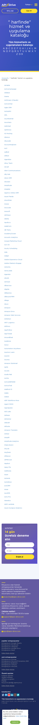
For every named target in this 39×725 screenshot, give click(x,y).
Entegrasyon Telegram (10, 646)
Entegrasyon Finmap (9, 659)
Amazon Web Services (12, 315)
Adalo (6, 393)
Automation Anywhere (12, 348)
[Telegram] (6, 694)
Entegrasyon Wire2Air (9, 666)
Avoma (6, 359)
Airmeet (7, 282)
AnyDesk (7, 452)
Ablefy (6, 218)
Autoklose (8, 482)
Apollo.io (7, 222)
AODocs (7, 326)
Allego (6, 300)
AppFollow (8, 330)
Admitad (7, 126)
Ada (5, 252)
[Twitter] (18, 694)
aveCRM (7, 485)
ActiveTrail (8, 385)
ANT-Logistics (9, 322)
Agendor (7, 274)
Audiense (7, 341)
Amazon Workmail (10, 363)
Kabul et (15, 722)
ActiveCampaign (10, 89)
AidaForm (7, 226)
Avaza (6, 204)
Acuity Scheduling (10, 248)
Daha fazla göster (8, 653)
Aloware (7, 181)
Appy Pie (7, 467)
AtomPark (8, 200)
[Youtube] (9, 694)
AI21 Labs (7, 411)
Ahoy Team (8, 163)
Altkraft (7, 422)
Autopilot (7, 111)
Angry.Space (8, 445)
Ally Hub (7, 174)
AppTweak (8, 333)
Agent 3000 (8, 404)
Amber (6, 434)
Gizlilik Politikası (7, 677)
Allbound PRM (9, 296)
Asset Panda (8, 196)
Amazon (7, 307)
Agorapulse (8, 408)
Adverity (7, 267)
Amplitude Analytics (11, 441)
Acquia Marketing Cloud (12, 241)
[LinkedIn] (12, 694)
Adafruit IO (8, 389)
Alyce (6, 304)
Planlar (4, 681)
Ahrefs (6, 278)
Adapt (6, 256)
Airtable (7, 85)
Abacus (7, 137)
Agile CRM (8, 107)
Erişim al (19, 557)
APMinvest (8, 459)
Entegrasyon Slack (8, 650)
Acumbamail (8, 118)
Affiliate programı (8, 679)
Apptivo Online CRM (11, 193)
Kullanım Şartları (7, 675)
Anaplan (7, 189)
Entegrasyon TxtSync (9, 664)
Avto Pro (7, 497)
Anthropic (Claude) (11, 100)
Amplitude (8, 185)
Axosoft (7, 211)
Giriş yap (10, 11)
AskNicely (7, 471)
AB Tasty (7, 230)
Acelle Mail (8, 374)
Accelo (6, 370)
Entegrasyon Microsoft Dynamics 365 (15, 661)
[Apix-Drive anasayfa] (9, 5)
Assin (6, 474)
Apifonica (7, 130)
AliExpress (8, 293)
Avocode (7, 207)
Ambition (7, 319)
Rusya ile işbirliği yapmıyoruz (12, 682)
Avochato (7, 122)
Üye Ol (29, 11)
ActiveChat (8, 104)
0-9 (21, 54)
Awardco (7, 500)
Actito (6, 378)
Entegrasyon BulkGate (10, 663)
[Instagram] (15, 694)
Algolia (6, 289)
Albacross (7, 285)
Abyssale (7, 141)
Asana (6, 96)
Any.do (6, 448)
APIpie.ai (7, 456)
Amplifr (7, 437)
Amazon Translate (10, 430)
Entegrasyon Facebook (10, 645)
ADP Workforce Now (11, 400)
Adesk (6, 396)
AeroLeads (8, 270)
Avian (6, 489)
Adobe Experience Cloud (13, 259)
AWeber (7, 92)
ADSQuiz (7, 215)
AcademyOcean (10, 233)
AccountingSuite (10, 144)
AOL (5, 115)
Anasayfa (5, 78)
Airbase (7, 415)
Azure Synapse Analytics (13, 508)
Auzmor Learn (9, 352)
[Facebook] (3, 694)
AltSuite (7, 426)
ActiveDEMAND (9, 382)
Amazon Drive (9, 311)
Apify (6, 367)
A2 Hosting (8, 133)
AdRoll (6, 152)
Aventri (6, 356)
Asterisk (7, 478)
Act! (5, 148)
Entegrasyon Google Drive (11, 648)
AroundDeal (8, 337)
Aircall (6, 167)
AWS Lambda (9, 504)
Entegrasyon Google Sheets (12, 643)
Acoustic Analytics (11, 237)
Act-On (7, 244)
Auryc (6, 345)
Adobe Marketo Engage (12, 263)
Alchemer (7, 419)
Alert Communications (12, 170)
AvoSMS (7, 493)
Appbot (7, 463)
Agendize (7, 159)
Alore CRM (8, 178)
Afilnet (6, 155)
